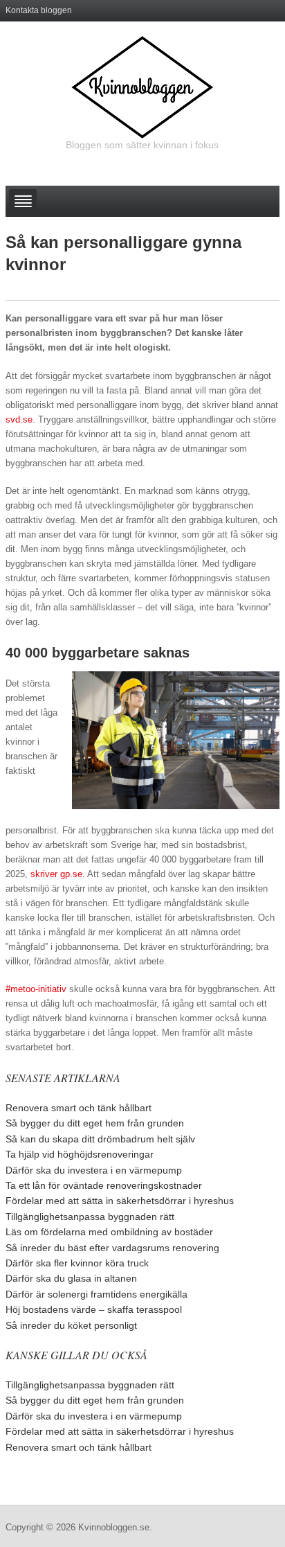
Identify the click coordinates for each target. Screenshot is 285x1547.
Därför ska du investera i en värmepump (94, 1170)
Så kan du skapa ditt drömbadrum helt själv (100, 1138)
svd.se (19, 419)
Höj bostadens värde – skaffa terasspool (94, 1309)
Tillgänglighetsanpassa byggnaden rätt (90, 1216)
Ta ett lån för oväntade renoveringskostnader (104, 1185)
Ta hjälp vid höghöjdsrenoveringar (80, 1154)
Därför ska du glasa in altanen (71, 1278)
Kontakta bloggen (39, 10)
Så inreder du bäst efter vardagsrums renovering (112, 1247)
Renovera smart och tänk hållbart (78, 1107)
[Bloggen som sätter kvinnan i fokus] (142, 87)
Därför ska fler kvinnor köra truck (77, 1262)
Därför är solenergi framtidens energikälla (96, 1294)
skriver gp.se (56, 874)
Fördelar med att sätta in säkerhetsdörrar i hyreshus (120, 1200)
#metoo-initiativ (36, 989)
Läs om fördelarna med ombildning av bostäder (109, 1231)
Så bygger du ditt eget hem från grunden (95, 1123)
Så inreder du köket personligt (71, 1325)
